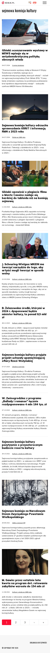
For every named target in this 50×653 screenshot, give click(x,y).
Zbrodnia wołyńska (18, 367)
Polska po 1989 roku (18, 137)
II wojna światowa (18, 65)
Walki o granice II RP (18, 523)
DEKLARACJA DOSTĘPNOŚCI (38, 642)
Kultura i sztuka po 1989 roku (22, 207)
